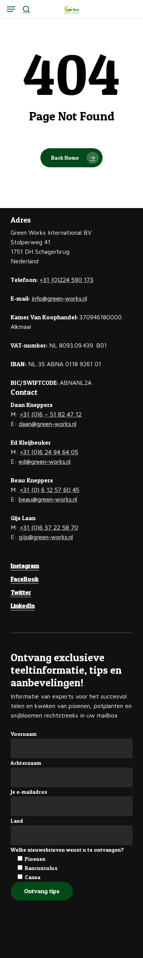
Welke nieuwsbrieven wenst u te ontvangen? (67, 849)
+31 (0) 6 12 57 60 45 (49, 489)
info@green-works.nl (59, 298)
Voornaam (24, 734)
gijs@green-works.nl (46, 536)
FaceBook (25, 579)
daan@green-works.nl (47, 423)
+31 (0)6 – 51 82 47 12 (51, 414)
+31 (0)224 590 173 (66, 279)
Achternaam (26, 762)
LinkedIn (23, 605)
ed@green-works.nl (45, 461)
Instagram (25, 565)
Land (17, 820)
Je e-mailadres (29, 791)
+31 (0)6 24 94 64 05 (49, 452)
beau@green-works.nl (48, 499)
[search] (26, 9)
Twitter (21, 592)
